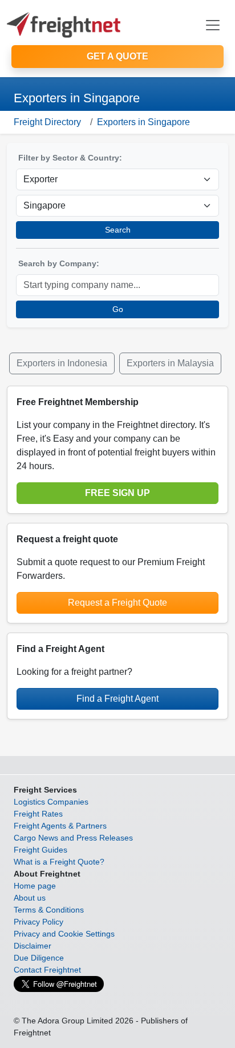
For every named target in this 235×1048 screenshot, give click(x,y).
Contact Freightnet (47, 969)
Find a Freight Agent (117, 698)
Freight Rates (38, 813)
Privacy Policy (38, 921)
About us (30, 897)
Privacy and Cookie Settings (64, 933)
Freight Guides (40, 849)
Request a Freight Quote (117, 602)
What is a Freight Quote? (59, 861)
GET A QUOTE (117, 56)
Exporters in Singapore (143, 122)
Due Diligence (39, 957)
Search (118, 229)
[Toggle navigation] (212, 25)
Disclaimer (32, 945)
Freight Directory (47, 122)
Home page (35, 885)
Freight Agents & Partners (60, 825)
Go (117, 309)
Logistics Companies (51, 801)
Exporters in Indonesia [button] (62, 363)
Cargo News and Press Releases (73, 837)
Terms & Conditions (49, 909)
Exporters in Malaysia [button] (170, 363)
